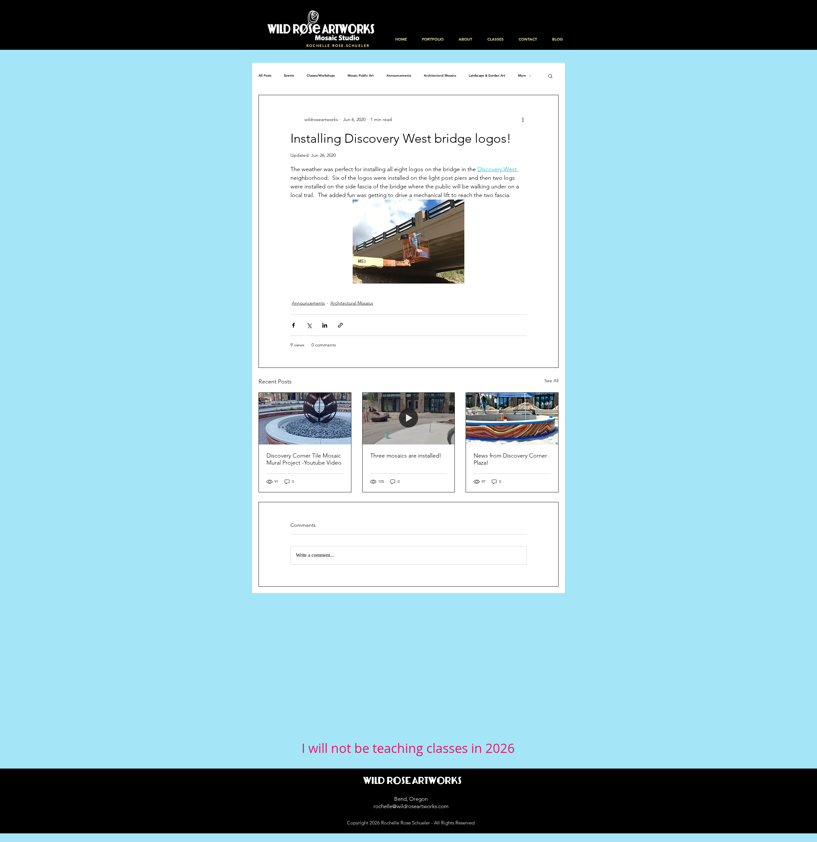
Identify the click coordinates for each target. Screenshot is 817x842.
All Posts (265, 76)
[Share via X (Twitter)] (309, 325)
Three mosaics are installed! (405, 455)
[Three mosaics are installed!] (409, 418)
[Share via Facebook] (293, 325)
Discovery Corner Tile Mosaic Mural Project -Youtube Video (303, 459)
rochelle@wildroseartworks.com (410, 806)
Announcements (398, 76)
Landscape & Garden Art (487, 76)
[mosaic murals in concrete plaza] (305, 418)
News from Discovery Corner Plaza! (510, 459)
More (522, 76)
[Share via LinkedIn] (325, 325)
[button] (550, 75)
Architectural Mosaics (440, 76)
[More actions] (523, 119)
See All (551, 380)
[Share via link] (340, 325)
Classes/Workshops (321, 76)
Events (289, 76)
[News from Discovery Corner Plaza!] (512, 418)
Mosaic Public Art (361, 76)
